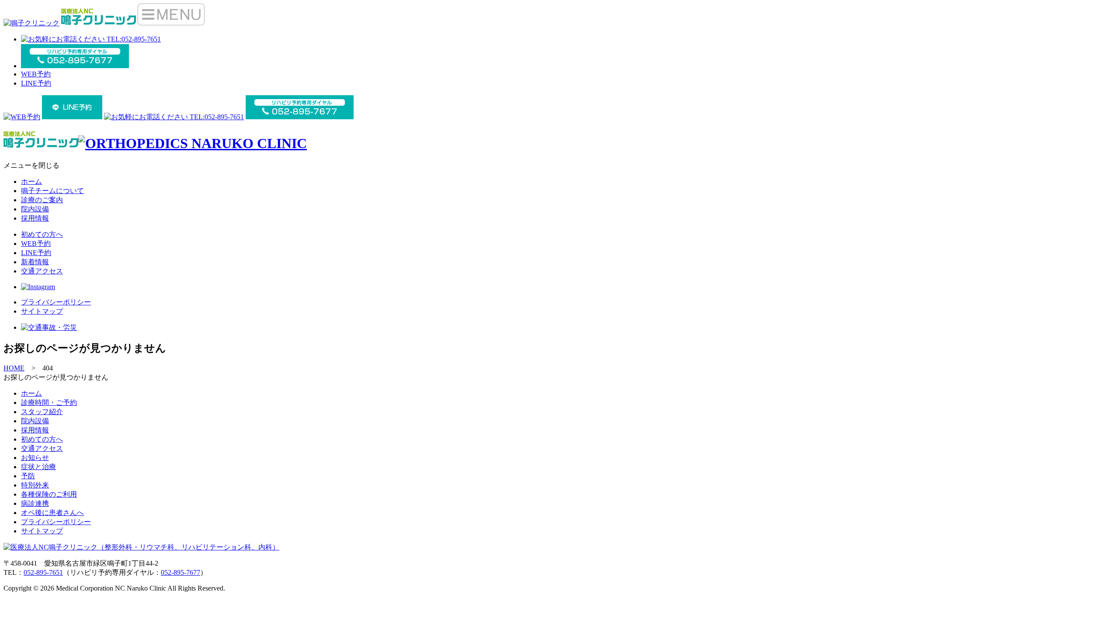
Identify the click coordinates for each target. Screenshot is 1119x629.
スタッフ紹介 (42, 411)
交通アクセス (42, 271)
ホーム (31, 181)
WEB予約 (36, 74)
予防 (28, 476)
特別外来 (35, 485)
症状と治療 (38, 466)
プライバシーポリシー (56, 302)
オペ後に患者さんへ (52, 512)
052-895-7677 (180, 572)
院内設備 (35, 209)
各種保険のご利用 (49, 494)
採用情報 (35, 218)
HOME (13, 368)
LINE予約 (36, 83)
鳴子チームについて (52, 190)
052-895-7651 (43, 572)
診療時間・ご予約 (49, 402)
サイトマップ (42, 311)
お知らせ (35, 457)
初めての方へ (42, 234)
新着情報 (35, 262)
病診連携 (35, 503)
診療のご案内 (42, 200)
